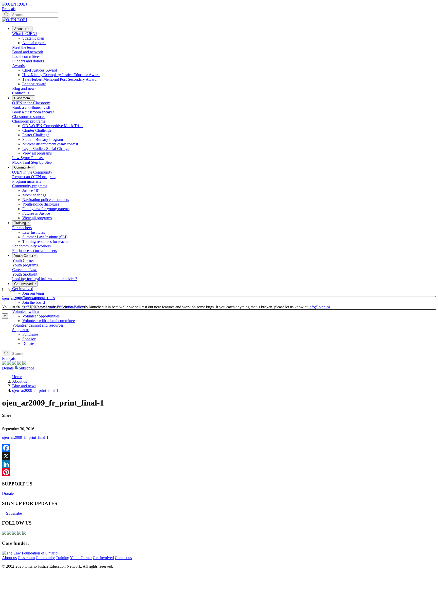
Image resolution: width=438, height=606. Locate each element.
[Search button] (6, 14)
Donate (8, 368)
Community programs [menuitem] (29, 186)
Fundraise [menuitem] (30, 334)
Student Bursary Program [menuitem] (42, 139)
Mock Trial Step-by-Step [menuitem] (32, 162)
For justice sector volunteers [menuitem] (34, 250)
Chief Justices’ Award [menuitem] (39, 70)
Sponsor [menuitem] (28, 339)
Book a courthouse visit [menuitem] (31, 107)
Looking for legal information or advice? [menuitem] (44, 279)
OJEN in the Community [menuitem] (32, 172)
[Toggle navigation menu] (30, 5)
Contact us (123, 558)
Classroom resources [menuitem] (28, 116)
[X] (19, 363)
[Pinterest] (219, 472)
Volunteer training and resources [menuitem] (38, 325)
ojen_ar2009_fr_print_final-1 (35, 390)
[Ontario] (30, 553)
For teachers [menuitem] (22, 228)
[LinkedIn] (9, 363)
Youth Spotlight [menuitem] (24, 274)
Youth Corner (81, 558)
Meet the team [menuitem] (23, 47)
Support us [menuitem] (20, 330)
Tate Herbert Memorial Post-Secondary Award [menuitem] (59, 79)
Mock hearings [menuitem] (34, 195)
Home (17, 377)
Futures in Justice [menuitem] (36, 213)
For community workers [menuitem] (31, 246)
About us (19, 381)
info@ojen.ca (319, 307)
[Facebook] (24, 363)
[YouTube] (14, 363)
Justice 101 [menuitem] (31, 190)
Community (45, 558)
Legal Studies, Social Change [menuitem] (45, 148)
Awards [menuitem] (18, 65)
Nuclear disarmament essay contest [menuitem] (50, 144)
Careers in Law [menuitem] (24, 269)
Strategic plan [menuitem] (33, 38)
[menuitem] (22, 28)
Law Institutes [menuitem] (33, 232)
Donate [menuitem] (28, 343)
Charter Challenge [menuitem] (36, 130)
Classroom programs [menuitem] (28, 121)
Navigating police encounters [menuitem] (45, 199)
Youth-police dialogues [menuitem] (40, 204)
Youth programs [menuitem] (25, 265)
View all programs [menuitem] (37, 153)
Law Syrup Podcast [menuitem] (28, 158)
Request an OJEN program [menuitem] (34, 177)
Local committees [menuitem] (26, 56)
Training (62, 558)
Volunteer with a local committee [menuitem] (48, 320)
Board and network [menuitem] (27, 52)
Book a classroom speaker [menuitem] (33, 112)
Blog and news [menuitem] (24, 88)
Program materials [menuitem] (26, 181)
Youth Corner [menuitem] (23, 260)
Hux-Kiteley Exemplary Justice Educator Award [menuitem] (61, 75)
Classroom (26, 558)
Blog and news (24, 386)
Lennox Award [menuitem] (34, 84)
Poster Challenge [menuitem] (35, 135)
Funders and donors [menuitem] (28, 61)
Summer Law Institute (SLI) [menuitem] (44, 237)
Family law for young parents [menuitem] (45, 209)
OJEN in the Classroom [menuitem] (31, 103)
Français (8, 9)
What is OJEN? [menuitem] (24, 33)
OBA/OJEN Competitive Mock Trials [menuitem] (52, 126)
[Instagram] (4, 363)
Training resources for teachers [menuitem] (46, 241)
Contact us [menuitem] (20, 93)
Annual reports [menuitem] (34, 43)
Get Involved (103, 558)
